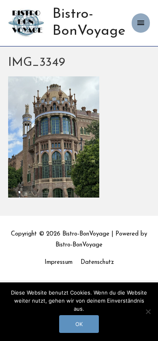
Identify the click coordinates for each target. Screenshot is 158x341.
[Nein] (148, 311)
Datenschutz (97, 262)
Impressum (59, 262)
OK (79, 324)
